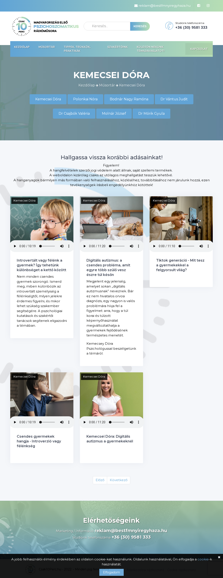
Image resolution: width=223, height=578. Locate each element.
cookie (203, 559)
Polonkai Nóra (85, 99)
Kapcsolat (199, 48)
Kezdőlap (22, 47)
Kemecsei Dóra (48, 99)
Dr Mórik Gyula (151, 113)
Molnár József (114, 113)
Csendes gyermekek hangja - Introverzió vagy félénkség (39, 441)
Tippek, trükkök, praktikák (77, 48)
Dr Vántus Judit (174, 99)
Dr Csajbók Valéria (74, 113)
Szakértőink (117, 47)
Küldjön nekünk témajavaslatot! (150, 48)
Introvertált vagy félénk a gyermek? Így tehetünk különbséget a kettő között (41, 265)
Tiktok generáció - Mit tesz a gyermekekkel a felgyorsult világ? (180, 265)
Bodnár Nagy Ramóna (129, 99)
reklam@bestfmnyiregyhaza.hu (164, 5)
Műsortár (47, 47)
